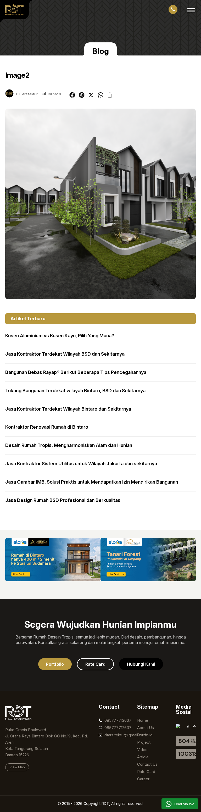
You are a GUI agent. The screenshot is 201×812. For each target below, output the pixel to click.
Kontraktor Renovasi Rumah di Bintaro (46, 427)
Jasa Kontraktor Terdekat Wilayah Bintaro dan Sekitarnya (68, 409)
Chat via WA (184, 804)
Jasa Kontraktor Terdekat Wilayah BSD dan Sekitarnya (65, 354)
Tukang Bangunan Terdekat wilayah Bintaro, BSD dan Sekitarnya (75, 390)
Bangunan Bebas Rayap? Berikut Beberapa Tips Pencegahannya (75, 372)
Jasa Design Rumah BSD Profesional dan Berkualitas (62, 500)
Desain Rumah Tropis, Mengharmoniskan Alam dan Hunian (68, 445)
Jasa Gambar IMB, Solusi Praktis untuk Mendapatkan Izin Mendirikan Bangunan (91, 482)
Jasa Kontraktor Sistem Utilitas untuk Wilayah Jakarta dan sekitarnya (81, 463)
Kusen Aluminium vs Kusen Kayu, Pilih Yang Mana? (59, 335)
